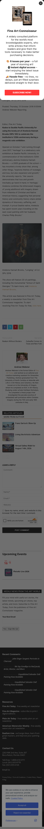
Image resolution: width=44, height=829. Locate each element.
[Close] (41, 3)
